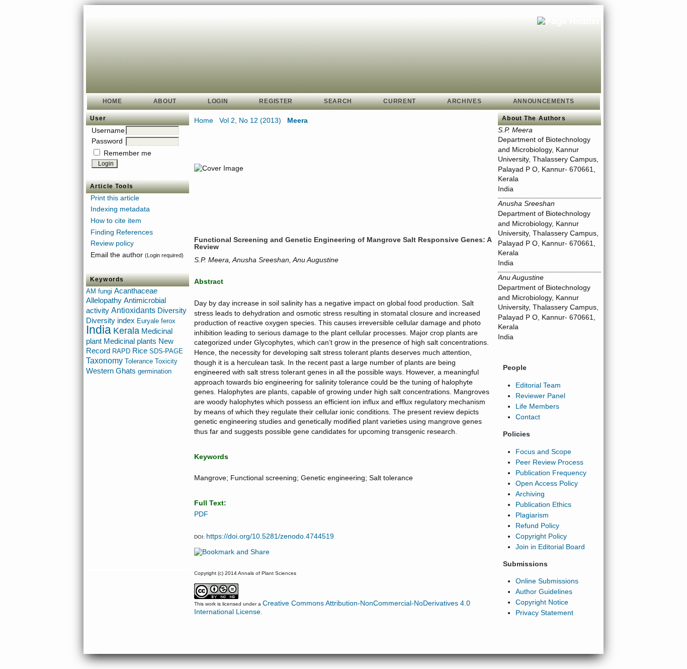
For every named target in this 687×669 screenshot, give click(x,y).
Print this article (115, 198)
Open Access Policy (547, 483)
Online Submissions (547, 581)
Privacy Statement (544, 613)
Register (276, 101)
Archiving (530, 494)
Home (112, 101)
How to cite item (116, 220)
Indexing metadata (120, 209)
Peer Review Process (549, 462)
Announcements (543, 101)
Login (218, 101)
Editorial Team (538, 385)
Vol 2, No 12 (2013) (250, 120)
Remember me (127, 153)
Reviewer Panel (540, 396)
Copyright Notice (542, 602)
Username (108, 130)
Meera (297, 120)
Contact (528, 417)
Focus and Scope (543, 452)
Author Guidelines (544, 591)
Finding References (122, 232)
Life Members (537, 406)
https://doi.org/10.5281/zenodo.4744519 (270, 536)
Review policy (112, 243)
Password (107, 141)
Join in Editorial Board (550, 547)
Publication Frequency (551, 473)
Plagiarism (532, 515)
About (165, 101)
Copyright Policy (541, 536)
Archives (464, 101)
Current (399, 101)
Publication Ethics (543, 504)
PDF (201, 514)
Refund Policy (537, 526)
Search (338, 101)
